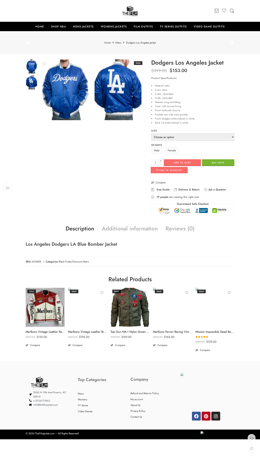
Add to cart (182, 162)
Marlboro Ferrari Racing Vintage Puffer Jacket (172, 332)
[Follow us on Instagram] (41, 11)
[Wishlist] (44, 64)
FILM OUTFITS (143, 26)
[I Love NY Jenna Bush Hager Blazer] (28, 42)
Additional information (130, 229)
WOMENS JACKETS (114, 26)
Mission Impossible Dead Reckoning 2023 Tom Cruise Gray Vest (214, 332)
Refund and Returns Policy (145, 393)
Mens (86, 261)
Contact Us (136, 417)
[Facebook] (196, 416)
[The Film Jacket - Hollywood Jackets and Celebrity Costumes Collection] (130, 10)
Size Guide (162, 190)
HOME (39, 26)
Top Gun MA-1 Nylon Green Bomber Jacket (130, 332)
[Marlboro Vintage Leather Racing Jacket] (45, 307)
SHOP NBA (58, 26)
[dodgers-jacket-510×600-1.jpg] (32, 66)
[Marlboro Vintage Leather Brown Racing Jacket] (87, 307)
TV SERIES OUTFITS (173, 26)
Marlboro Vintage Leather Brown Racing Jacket (87, 332)
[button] (156, 150)
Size (154, 131)
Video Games (85, 411)
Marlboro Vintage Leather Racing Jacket (45, 332)
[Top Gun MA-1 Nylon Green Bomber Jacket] (130, 307)
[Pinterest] (206, 416)
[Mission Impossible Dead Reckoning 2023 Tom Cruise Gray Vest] (214, 307)
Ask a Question (216, 190)
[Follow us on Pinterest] (34, 11)
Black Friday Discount (70, 261)
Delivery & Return (189, 190)
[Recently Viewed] (252, 449)
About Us (135, 405)
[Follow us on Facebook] (27, 11)
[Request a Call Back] (252, 438)
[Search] (231, 11)
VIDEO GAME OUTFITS (209, 26)
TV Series (83, 405)
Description (80, 229)
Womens (82, 399)
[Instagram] (215, 416)
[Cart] (216, 10)
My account (137, 399)
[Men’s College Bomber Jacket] (231, 42)
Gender (156, 145)
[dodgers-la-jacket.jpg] (118, 89)
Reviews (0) (180, 229)
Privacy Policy (138, 411)
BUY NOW (218, 162)
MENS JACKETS (83, 26)
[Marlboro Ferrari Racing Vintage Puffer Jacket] (172, 307)
